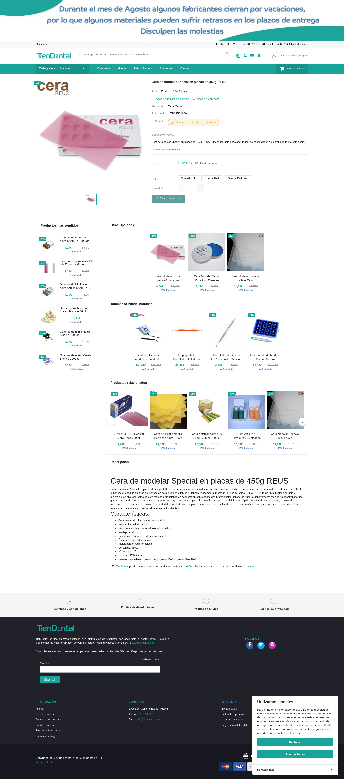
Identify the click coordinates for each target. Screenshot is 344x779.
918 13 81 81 (147, 714)
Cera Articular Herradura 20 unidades (246, 435)
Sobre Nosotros (143, 68)
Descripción (119, 462)
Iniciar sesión (288, 55)
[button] (259, 55)
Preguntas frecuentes (48, 730)
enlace (250, 566)
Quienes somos (45, 714)
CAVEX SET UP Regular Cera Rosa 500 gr (129, 435)
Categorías (103, 68)
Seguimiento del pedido (234, 725)
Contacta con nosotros (49, 719)
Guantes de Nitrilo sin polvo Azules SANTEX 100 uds (76, 286)
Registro (303, 55)
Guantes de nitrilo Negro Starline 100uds (75, 333)
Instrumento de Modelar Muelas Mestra (265, 357)
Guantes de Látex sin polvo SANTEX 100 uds (74, 239)
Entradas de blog (45, 736)
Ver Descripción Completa (166, 149)
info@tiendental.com (148, 719)
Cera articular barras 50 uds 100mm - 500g (207, 435)
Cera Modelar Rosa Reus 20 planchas (167, 278)
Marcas (122, 68)
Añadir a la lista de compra (172, 98)
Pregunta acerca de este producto (196, 122)
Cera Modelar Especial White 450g (246, 278)
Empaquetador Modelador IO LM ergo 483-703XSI (187, 357)
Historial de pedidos (232, 714)
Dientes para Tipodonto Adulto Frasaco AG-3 (74, 309)
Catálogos (166, 68)
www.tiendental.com (143, 642)
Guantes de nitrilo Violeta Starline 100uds (75, 357)
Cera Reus (175, 106)
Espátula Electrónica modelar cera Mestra (148, 357)
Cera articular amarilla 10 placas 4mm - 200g (168, 435)
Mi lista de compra (232, 719)
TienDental (122, 566)
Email (44, 663)
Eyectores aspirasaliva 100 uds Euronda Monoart (77, 262)
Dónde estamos (45, 725)
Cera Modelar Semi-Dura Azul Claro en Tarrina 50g (207, 278)
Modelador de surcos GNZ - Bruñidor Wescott (226, 357)
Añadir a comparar (208, 98)
